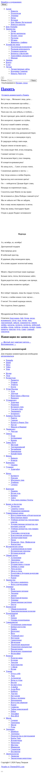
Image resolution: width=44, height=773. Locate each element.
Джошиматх (16, 411)
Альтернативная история (21, 549)
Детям (13, 31)
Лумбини (15, 482)
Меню (4, 4)
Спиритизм (15, 749)
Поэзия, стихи (17, 36)
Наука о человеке (18, 698)
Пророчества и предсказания (23, 736)
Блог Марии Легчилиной (21, 22)
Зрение (14, 595)
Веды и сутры (16, 680)
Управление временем (20, 511)
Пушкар (14, 382)
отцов (10, 327)
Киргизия (10, 489)
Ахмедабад (15, 469)
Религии (9, 656)
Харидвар (15, 402)
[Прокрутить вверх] (2, 771)
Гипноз (14, 618)
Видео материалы (18, 33)
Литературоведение (19, 538)
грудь (14, 320)
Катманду (15, 476)
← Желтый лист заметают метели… (16, 342)
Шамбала (14, 731)
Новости (14, 11)
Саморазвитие (12, 622)
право (38, 327)
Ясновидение (16, 740)
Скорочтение (16, 640)
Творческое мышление (20, 644)
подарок (25, 327)
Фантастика (16, 544)
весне (32, 318)
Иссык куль (15, 493)
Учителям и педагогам (20, 533)
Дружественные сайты (20, 69)
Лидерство (15, 506)
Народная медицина (19, 598)
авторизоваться (7, 356)
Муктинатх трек (17, 480)
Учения (9, 671)
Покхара (14, 478)
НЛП (13, 616)
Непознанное (16, 700)
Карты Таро (16, 738)
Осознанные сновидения (21, 624)
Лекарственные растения (21, 602)
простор (12, 329)
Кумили (14, 460)
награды (10, 325)
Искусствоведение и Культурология (26, 515)
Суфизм (14, 667)
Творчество (10, 29)
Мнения (14, 58)
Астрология (16, 678)
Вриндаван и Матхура (20, 396)
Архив (8, 9)
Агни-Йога (15, 689)
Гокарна (14, 465)
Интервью (15, 575)
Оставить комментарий (15, 95)
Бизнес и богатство (14, 504)
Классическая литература (21, 535)
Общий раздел (12, 555)
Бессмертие (15, 751)
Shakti (8, 362)
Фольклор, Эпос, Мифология (23, 542)
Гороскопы (15, 722)
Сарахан (14, 420)
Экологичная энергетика (21, 758)
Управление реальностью (21, 647)
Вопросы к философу (20, 53)
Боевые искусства (18, 627)
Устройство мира (13, 44)
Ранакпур (15, 380)
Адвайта (14, 687)
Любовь (9, 60)
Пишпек (14, 491)
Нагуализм (15, 696)
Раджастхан (11, 378)
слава (23, 329)
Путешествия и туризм (20, 564)
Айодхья (14, 393)
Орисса (9, 433)
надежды (27, 325)
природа (4, 329)
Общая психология (19, 609)
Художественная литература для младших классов (24, 525)
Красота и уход (17, 562)
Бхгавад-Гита (16, 685)
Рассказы (14, 38)
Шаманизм (15, 747)
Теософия (15, 714)
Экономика (15, 560)
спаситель (5, 331)
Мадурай (14, 445)
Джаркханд (10, 429)
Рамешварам (16, 451)
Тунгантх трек (17, 409)
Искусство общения (19, 702)
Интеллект (15, 631)
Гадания (14, 720)
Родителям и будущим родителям (24, 573)
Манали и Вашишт (19, 427)
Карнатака (10, 462)
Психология (16, 13)
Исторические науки (14, 546)
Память (8, 89)
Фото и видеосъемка (19, 584)
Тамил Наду (11, 442)
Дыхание (14, 593)
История (14, 20)
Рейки (13, 711)
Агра (13, 391)
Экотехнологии (12, 754)
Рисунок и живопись (19, 582)
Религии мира (16, 658)
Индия (8, 373)
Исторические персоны (20, 551)
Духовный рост (17, 636)
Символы (15, 707)
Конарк (14, 440)
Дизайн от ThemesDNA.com (12, 767)
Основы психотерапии (20, 620)
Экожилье (15, 756)
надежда (18, 325)
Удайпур (14, 384)
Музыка (14, 40)
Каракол (14, 495)
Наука (13, 18)
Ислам (13, 669)
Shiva (8, 365)
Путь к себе (15, 673)
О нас (8, 65)
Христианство (17, 665)
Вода (13, 589)
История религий (18, 553)
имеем (34, 323)
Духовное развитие (19, 51)
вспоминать (6, 320)
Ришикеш (15, 405)
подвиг (32, 327)
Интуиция (15, 638)
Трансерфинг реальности (21, 56)
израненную (25, 323)
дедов (24, 320)
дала (19, 320)
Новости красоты (18, 24)
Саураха (14, 485)
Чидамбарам (16, 449)
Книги (8, 62)
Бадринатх (15, 413)
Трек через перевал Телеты (22, 500)
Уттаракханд (11, 400)
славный (30, 329)
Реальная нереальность (20, 49)
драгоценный (6, 323)
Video (8, 367)
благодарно (14, 318)
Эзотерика (10, 729)
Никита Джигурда (18, 73)
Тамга (13, 498)
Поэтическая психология (21, 47)
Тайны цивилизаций (19, 709)
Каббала (14, 691)
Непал (8, 473)
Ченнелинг (15, 743)
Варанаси (15, 398)
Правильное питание (19, 591)
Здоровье (14, 15)
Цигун (13, 604)
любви (3, 325)
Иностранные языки (19, 517)
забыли (16, 323)
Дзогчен (14, 694)
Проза (13, 540)
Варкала (14, 458)
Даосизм (14, 662)
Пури (13, 436)
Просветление (17, 649)
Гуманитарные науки (14, 513)
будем (26, 318)
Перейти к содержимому (11, 2)
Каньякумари (16, 454)
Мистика (14, 745)
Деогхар (14, 431)
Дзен (13, 676)
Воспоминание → (8, 344)
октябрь (4, 327)
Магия (8, 718)
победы (17, 327)
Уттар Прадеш (12, 389)
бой (21, 318)
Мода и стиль (16, 571)
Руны (13, 727)
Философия (15, 653)
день (30, 320)
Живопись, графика (19, 42)
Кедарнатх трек (17, 407)
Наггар (14, 425)
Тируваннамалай (18, 447)
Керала (9, 456)
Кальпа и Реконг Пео (19, 422)
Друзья (9, 67)
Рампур (14, 418)
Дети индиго (16, 569)
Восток (14, 682)
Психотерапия (12, 613)
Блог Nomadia (11, 27)
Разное (13, 578)
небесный (36, 325)
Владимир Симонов (19, 71)
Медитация (15, 642)
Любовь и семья (17, 566)
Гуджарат (10, 467)
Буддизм (14, 660)
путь (18, 329)
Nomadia (9, 360)
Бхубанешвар (16, 438)
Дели (8, 376)
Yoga (8, 369)
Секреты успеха (17, 509)
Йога (13, 633)
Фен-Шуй (15, 716)
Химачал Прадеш (13, 416)
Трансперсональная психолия (23, 611)
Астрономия (16, 558)
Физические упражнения (21, 651)
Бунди (13, 387)
